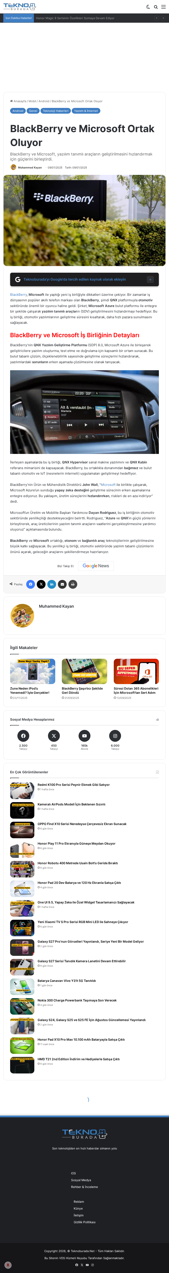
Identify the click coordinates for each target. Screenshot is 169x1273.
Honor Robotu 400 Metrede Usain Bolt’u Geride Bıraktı (78, 863)
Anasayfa (19, 101)
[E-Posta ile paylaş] (62, 584)
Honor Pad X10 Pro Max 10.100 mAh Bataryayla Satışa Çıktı (81, 1039)
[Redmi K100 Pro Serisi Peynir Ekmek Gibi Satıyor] (22, 791)
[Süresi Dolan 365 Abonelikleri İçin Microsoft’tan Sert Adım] (136, 671)
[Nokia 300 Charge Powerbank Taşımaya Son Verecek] (22, 1006)
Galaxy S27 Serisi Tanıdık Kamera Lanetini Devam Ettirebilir (82, 961)
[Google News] (96, 566)
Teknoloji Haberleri (55, 111)
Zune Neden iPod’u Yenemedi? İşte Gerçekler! (29, 690)
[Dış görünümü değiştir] (148, 8)
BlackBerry (18, 294)
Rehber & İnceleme (84, 1187)
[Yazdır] (72, 584)
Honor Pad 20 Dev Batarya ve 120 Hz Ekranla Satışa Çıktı (79, 882)
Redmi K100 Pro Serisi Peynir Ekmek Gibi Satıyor (74, 784)
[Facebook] (30, 584)
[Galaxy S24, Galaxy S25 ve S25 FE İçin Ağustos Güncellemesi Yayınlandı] (22, 1026)
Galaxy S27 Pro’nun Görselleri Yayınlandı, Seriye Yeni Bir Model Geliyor (91, 941)
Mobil (32, 101)
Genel (33, 111)
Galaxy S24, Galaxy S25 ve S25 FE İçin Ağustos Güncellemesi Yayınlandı (92, 1020)
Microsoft (108, 485)
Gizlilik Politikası (85, 1222)
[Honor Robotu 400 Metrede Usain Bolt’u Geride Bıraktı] (22, 869)
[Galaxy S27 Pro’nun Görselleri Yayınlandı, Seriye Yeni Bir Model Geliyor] (22, 947)
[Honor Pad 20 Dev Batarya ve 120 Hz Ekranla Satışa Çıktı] (22, 889)
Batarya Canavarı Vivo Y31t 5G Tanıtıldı (67, 981)
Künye (78, 1208)
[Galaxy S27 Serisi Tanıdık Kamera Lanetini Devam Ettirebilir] (22, 967)
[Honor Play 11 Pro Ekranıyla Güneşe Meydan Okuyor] (22, 849)
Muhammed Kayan (30, 167)
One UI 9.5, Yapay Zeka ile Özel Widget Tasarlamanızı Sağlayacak (86, 902)
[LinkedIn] (51, 584)
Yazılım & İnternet (86, 111)
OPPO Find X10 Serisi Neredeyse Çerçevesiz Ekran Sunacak (82, 824)
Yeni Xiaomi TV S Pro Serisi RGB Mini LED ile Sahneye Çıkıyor (83, 922)
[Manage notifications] (7, 1265)
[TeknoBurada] (19, 6)
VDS (62, 1258)
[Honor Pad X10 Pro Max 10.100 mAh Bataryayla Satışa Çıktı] (22, 1045)
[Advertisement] (84, 56)
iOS (73, 1173)
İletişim (79, 1215)
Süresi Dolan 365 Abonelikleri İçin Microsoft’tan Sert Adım (136, 690)
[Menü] (163, 8)
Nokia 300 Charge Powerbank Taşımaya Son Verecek (77, 1000)
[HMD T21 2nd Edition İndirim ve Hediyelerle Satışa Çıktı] (22, 1065)
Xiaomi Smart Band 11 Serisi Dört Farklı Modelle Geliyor (73, 18)
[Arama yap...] (156, 8)
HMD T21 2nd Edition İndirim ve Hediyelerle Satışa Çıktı (79, 1059)
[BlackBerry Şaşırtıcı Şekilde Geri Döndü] (84, 671)
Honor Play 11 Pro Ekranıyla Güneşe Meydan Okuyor (77, 843)
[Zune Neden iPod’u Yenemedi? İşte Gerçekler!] (32, 671)
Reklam (79, 1201)
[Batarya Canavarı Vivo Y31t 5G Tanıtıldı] (22, 987)
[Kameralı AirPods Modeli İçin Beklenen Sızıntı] (22, 810)
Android (44, 101)
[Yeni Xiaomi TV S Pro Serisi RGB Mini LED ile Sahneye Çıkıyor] (22, 928)
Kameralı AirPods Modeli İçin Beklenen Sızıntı (71, 804)
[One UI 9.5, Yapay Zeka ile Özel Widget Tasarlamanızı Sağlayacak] (22, 908)
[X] (41, 584)
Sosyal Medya (81, 1180)
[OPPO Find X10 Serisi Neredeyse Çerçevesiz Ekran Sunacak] (22, 830)
